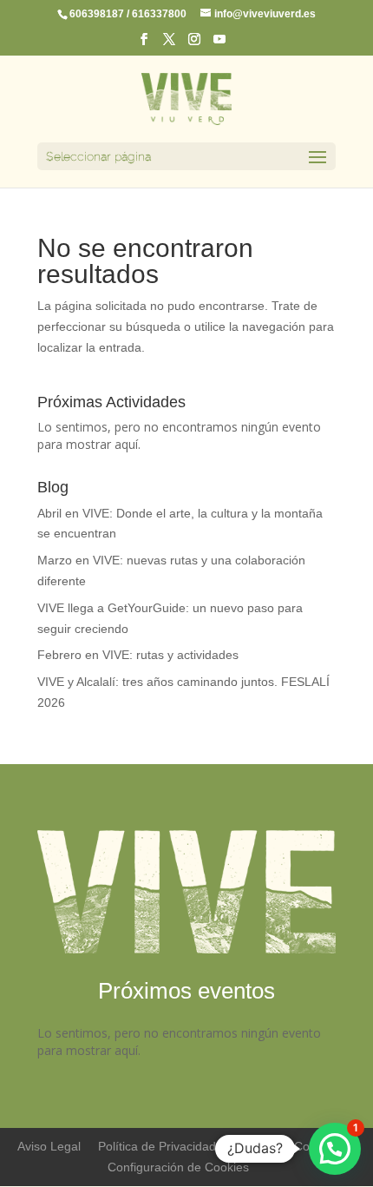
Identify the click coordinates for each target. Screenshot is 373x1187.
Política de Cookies (285, 1146)
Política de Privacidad (157, 1146)
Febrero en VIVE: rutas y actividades (138, 655)
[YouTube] (219, 44)
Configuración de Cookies (178, 1167)
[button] (335, 1149)
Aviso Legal (49, 1146)
